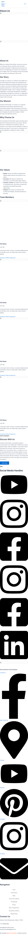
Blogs (14, 895)
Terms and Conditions (14, 898)
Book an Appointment (14, 907)
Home (14, 889)
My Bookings (14, 901)
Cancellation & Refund (14, 910)
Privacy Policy (14, 892)
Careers (14, 904)
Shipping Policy (14, 913)
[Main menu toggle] (25, 3)
